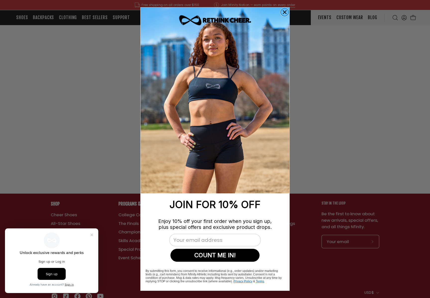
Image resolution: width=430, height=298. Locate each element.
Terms (260, 281)
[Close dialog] (285, 12)
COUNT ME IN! (215, 255)
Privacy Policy (242, 281)
